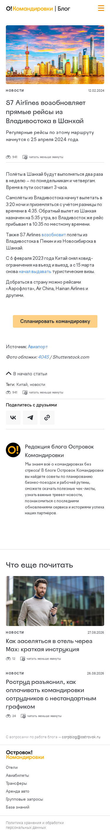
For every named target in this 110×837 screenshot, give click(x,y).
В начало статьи (29, 373)
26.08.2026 (95, 673)
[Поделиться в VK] (13, 418)
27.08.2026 (96, 632)
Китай (22, 384)
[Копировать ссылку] (47, 418)
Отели (12, 767)
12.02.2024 (96, 90)
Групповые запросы (24, 799)
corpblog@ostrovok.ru (81, 736)
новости (37, 384)
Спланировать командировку (55, 321)
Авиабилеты (17, 775)
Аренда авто (17, 791)
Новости (15, 90)
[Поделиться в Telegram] (30, 418)
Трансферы (16, 783)
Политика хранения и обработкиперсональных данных (35, 825)
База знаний (17, 807)
